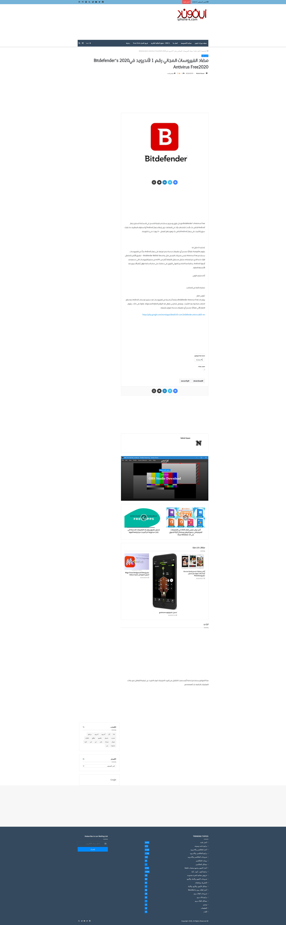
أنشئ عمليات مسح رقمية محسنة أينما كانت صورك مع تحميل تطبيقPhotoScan (194, 573)
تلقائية (87, 738)
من (107, 745)
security (184, 381)
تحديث (113, 738)
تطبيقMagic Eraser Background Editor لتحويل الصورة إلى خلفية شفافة (137, 574)
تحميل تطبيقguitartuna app (168, 613)
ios (114, 734)
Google (113, 780)
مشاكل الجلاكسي (201, 864)
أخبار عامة (197, 51)
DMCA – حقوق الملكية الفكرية (160, 43)
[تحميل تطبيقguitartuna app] (164, 582)
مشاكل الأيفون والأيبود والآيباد (197, 886)
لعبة (86, 742)
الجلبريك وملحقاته (201, 883)
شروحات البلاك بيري (200, 894)
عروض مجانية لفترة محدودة (197, 875)
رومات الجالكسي (201, 861)
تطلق (93, 738)
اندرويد (96, 734)
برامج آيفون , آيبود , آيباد (199, 872)
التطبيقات (204, 908)
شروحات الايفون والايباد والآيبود (197, 879)
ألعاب (205, 912)
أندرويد (103, 734)
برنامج (89, 734)
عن (96, 742)
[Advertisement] (121, 22)
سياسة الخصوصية (186, 43)
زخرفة (128, 43)
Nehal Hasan (200, 73)
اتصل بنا (175, 43)
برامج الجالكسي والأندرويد (198, 853)
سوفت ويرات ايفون (201, 43)
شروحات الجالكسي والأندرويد (197, 857)
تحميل (106, 738)
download (197, 381)
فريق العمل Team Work (140, 43)
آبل (109, 734)
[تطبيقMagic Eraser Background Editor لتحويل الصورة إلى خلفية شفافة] (136, 562)
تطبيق (100, 738)
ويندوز (205, 904)
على (101, 742)
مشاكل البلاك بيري (201, 901)
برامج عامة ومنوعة (165, 470)
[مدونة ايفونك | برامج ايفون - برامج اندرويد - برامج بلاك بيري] (192, 15)
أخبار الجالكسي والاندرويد (198, 850)
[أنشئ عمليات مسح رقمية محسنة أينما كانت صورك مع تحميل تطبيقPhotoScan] (192, 561)
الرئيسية (204, 51)
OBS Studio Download (165, 478)
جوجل (113, 742)
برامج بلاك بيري (202, 897)
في (91, 742)
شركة (106, 742)
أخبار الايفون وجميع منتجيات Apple (196, 868)
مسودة (113, 745)
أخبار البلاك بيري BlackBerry (197, 890)
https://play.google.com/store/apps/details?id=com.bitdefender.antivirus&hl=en (173, 314)
